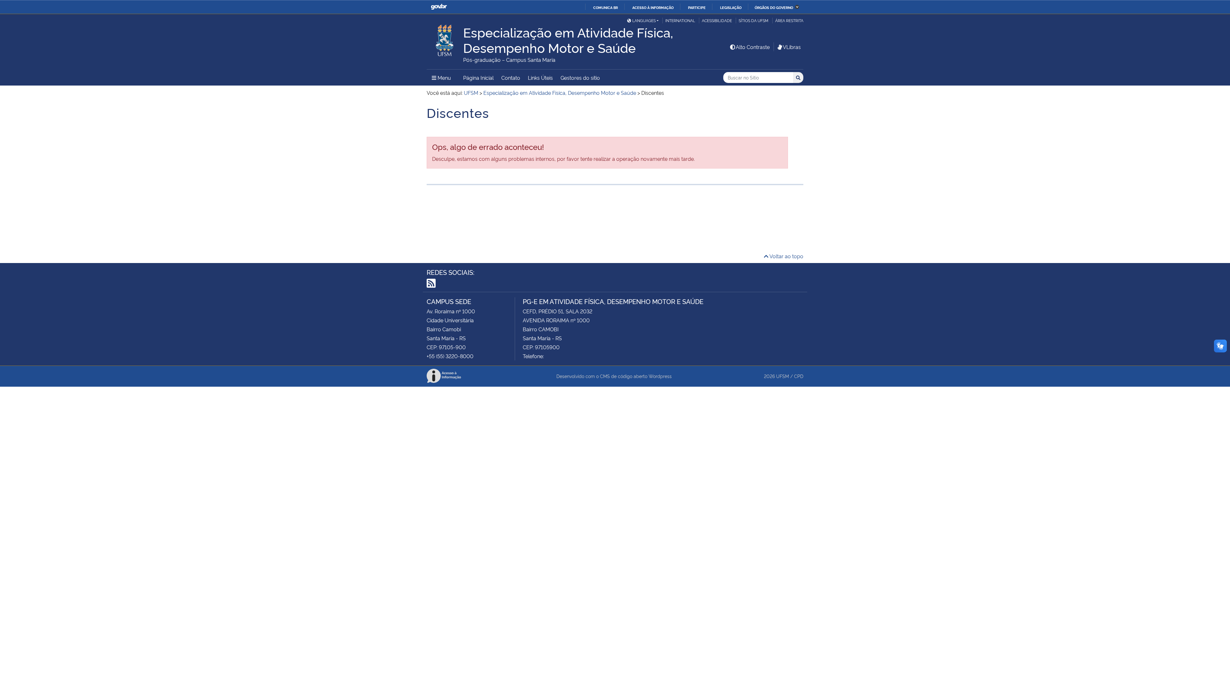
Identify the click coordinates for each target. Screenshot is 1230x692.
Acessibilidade (717, 20)
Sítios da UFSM (753, 20)
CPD (798, 376)
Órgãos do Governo (774, 7)
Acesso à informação (653, 7)
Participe (697, 7)
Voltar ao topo (785, 256)
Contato (510, 77)
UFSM (782, 376)
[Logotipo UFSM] (445, 38)
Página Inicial (478, 77)
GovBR (439, 7)
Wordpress (660, 376)
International (680, 20)
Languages (644, 20)
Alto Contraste (753, 46)
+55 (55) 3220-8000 (450, 355)
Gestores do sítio (580, 77)
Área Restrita (789, 20)
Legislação (731, 7)
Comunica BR (605, 7)
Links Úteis (540, 77)
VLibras (792, 46)
